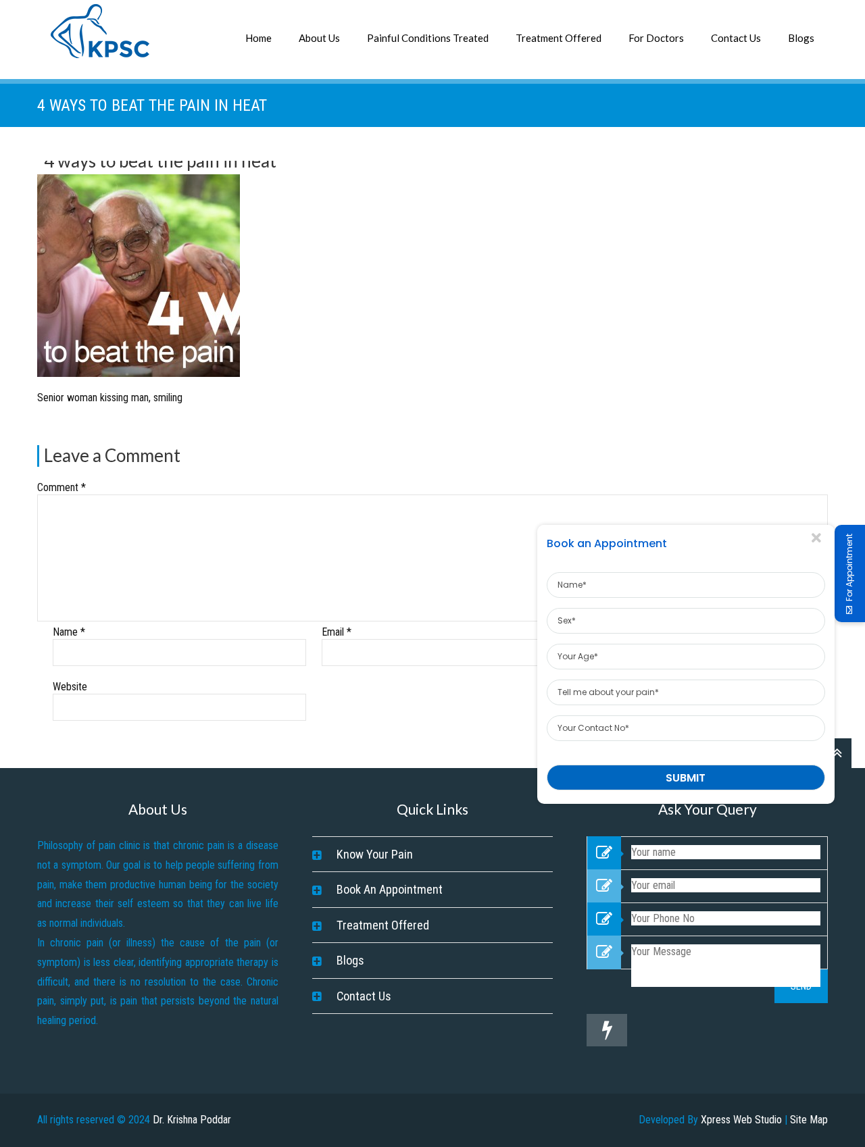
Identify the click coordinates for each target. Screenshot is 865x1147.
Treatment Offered (558, 38)
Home (258, 38)
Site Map (809, 1119)
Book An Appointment (390, 889)
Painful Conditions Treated (428, 38)
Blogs (801, 38)
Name (69, 632)
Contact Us (736, 38)
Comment (61, 487)
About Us (319, 38)
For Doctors (656, 38)
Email (336, 632)
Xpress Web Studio (741, 1119)
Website (70, 686)
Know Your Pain (375, 854)
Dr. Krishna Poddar (192, 1119)
